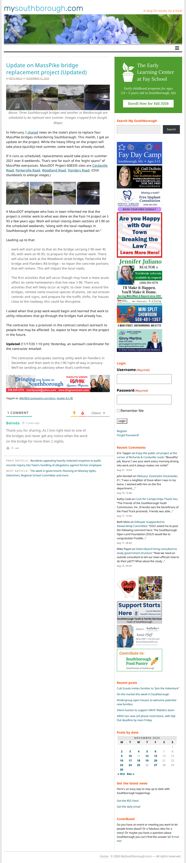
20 (155, 760)
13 (155, 756)
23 (121, 765)
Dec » (130, 774)
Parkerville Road (28, 170)
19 (147, 760)
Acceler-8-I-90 (65, 398)
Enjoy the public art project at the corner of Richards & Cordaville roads (147, 455)
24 (130, 765)
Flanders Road (79, 170)
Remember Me (132, 410)
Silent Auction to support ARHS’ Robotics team (145, 710)
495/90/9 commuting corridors (37, 398)
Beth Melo (15, 78)
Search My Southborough (137, 121)
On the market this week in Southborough (143, 694)
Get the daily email (128, 807)
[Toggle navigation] (177, 48)
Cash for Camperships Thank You (156, 499)
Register (122, 431)
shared (32, 132)
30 (121, 770)
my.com (43, 8)
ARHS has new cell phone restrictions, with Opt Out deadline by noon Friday (146, 718)
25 (138, 765)
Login (122, 421)
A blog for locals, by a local (162, 11)
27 (155, 765)
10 (130, 756)
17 (130, 760)
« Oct (121, 774)
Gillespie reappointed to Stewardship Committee (140, 524)
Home (104, 856)
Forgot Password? (128, 435)
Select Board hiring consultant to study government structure (147, 551)
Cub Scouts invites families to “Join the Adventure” (148, 688)
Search (171, 129)
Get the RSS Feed (127, 801)
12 (147, 756)
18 (138, 760)
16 (121, 760)
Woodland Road (54, 170)
